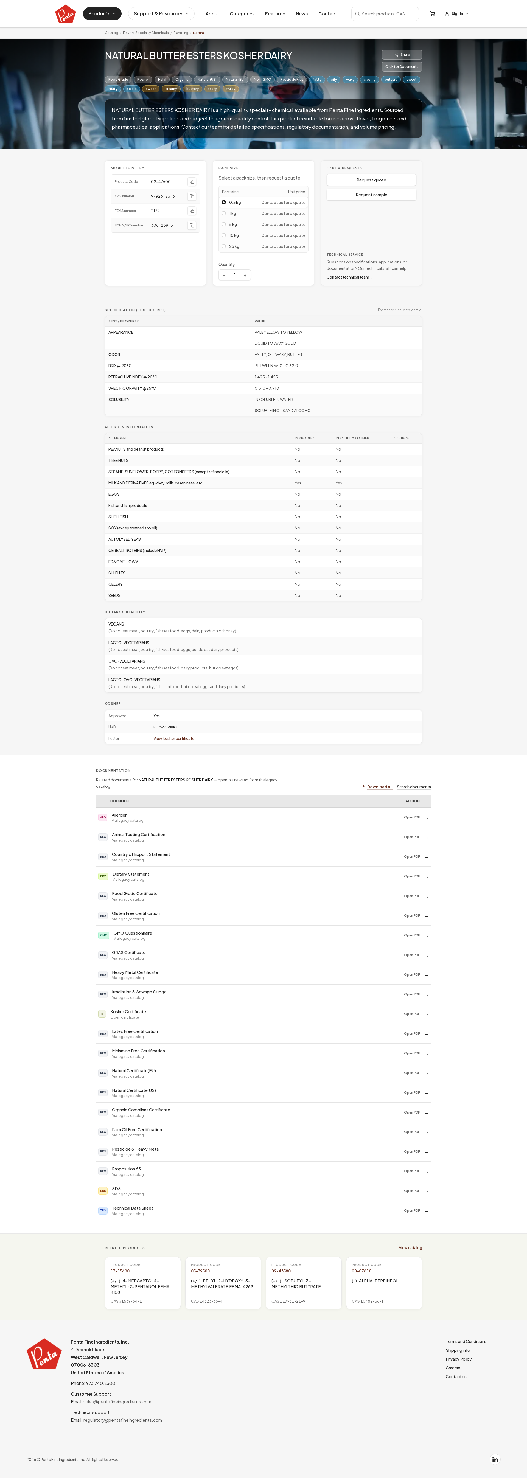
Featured (275, 13)
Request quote (371, 179)
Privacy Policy (459, 1358)
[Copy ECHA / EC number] (191, 225)
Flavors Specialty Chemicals (146, 33)
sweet (412, 79)
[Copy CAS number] (191, 196)
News (302, 13)
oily (334, 79)
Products (100, 13)
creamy (369, 79)
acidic (131, 89)
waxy (350, 79)
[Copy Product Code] (191, 181)
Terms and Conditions (466, 1341)
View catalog (410, 1247)
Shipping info (458, 1350)
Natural (199, 33)
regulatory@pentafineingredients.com (122, 1420)
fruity (112, 89)
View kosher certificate (173, 738)
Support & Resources (159, 13)
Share (405, 54)
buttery (391, 79)
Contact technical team (350, 276)
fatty (317, 79)
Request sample (371, 194)
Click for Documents (402, 66)
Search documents (414, 786)
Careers (453, 1367)
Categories (242, 13)
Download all (380, 786)
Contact (327, 13)
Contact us (456, 1376)
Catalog (111, 33)
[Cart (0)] (432, 13)
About (212, 13)
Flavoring (180, 33)
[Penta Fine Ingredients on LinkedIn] (495, 1459)
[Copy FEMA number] (191, 210)
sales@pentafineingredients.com (117, 1401)
